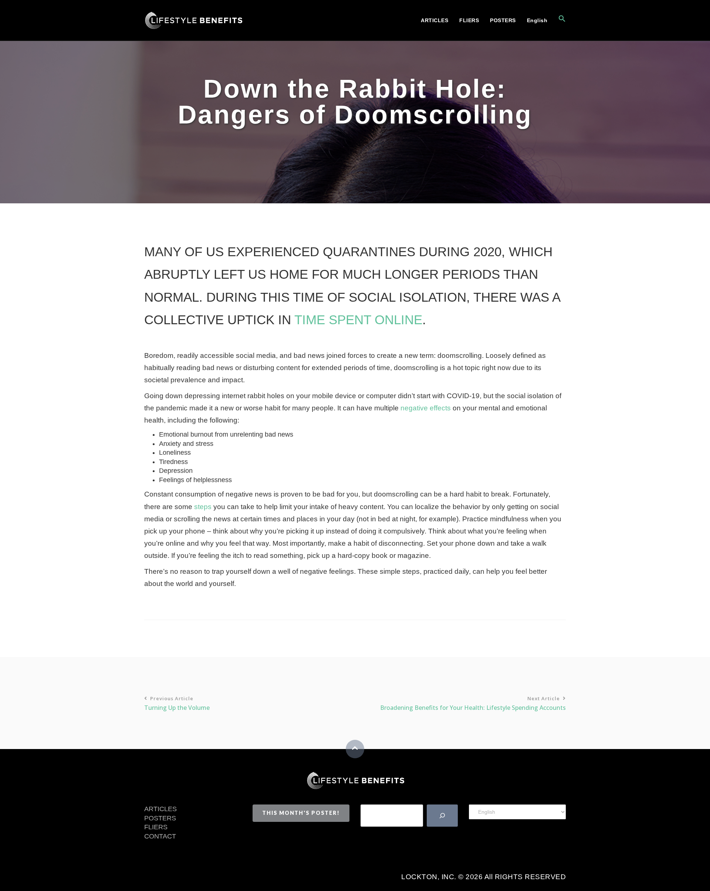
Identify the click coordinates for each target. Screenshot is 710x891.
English (537, 20)
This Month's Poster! (300, 813)
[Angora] (355, 780)
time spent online (358, 319)
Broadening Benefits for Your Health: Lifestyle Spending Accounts (473, 703)
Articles (434, 20)
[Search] (442, 815)
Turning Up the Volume (177, 703)
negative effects (425, 408)
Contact (160, 836)
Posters (503, 20)
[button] (559, 20)
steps (203, 507)
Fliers (469, 20)
